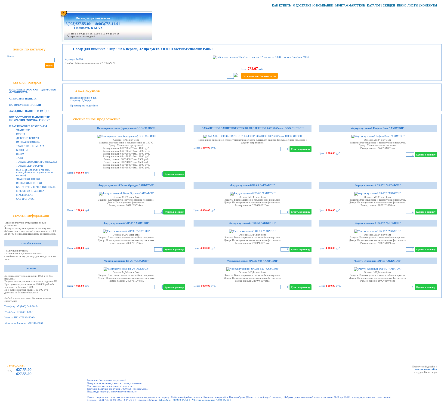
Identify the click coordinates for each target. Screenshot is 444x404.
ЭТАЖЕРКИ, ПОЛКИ (28, 179)
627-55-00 (23, 370)
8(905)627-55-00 (78, 24)
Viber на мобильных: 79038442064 (23, 323)
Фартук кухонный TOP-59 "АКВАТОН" (377, 260)
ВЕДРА (20, 153)
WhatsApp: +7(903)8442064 (174, 399)
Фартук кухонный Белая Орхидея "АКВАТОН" (126, 185)
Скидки (389, 5)
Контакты (428, 5)
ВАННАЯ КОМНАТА (28, 142)
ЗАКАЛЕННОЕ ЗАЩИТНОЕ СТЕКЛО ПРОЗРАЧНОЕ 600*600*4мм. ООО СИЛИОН (252, 128)
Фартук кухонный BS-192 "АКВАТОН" (378, 223)
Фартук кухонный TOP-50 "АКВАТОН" (252, 223)
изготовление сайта (426, 369)
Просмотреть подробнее (84, 105)
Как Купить (281, 5)
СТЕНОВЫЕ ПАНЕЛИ (23, 98)
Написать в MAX (88, 28)
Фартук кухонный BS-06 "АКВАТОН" (252, 185)
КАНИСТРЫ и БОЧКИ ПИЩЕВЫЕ (36, 187)
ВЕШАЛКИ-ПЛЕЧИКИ (29, 183)
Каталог (374, 5)
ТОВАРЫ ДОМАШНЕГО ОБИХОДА (36, 161)
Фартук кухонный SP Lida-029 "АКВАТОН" (252, 260)
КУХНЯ (20, 134)
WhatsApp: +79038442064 (19, 312)
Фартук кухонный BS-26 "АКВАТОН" (126, 260)
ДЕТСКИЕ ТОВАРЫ (27, 138)
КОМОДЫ (22, 150)
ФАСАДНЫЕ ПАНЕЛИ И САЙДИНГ (31, 111)
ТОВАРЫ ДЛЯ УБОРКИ (29, 165)
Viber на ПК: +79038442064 (20, 317)
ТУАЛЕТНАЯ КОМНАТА (30, 146)
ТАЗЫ (19, 157)
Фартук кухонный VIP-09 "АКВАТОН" (126, 223)
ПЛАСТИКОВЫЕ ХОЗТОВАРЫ (28, 126)
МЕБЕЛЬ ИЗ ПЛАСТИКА (30, 191)
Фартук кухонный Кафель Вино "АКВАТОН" (377, 128)
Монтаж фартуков (350, 5)
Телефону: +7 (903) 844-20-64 (21, 306)
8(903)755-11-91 (107, 24)
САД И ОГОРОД (25, 198)
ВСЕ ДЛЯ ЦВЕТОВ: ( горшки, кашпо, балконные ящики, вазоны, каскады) (34, 172)
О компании (323, 5)
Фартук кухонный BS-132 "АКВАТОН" (378, 185)
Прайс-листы (407, 5)
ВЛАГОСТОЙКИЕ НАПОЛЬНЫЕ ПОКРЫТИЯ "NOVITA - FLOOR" (29, 118)
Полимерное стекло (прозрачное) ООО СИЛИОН (126, 128)
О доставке (302, 5)
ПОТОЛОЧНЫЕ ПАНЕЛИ (25, 104)
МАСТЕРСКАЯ (24, 194)
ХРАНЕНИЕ (23, 130)
